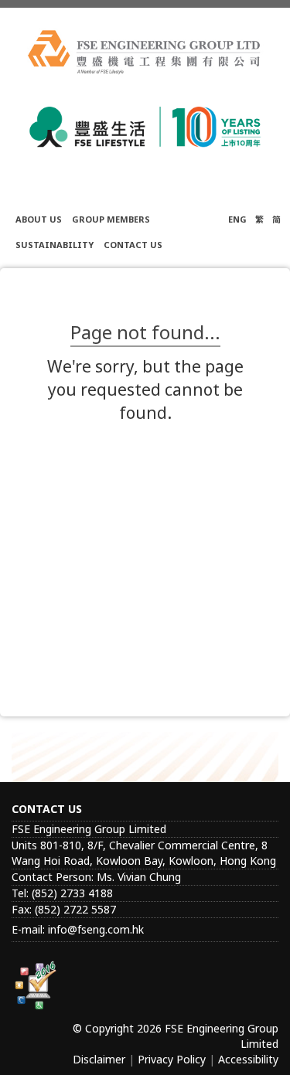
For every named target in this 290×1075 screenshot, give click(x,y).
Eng (237, 219)
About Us (38, 219)
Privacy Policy (172, 1059)
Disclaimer (99, 1059)
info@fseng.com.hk (96, 929)
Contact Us (133, 244)
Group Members (111, 219)
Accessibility (248, 1059)
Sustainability (54, 244)
